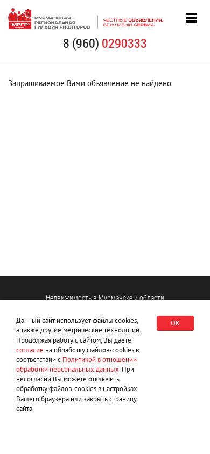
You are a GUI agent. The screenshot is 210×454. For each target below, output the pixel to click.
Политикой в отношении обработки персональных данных (76, 364)
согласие (30, 349)
